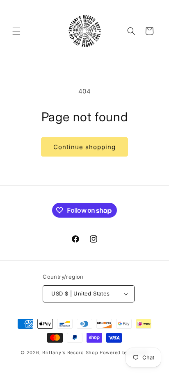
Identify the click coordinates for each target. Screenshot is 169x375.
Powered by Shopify (124, 352)
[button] (16, 31)
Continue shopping (84, 147)
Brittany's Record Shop (70, 352)
